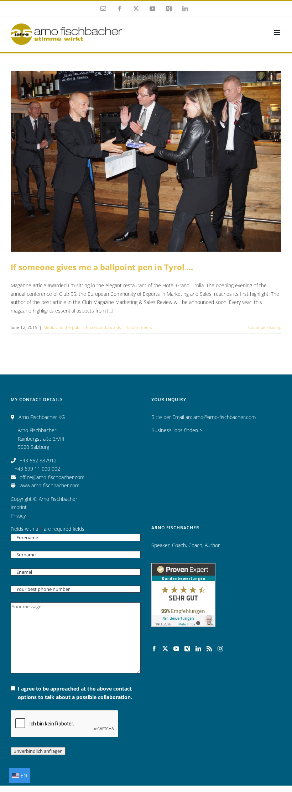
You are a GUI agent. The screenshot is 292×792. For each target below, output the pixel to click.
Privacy (18, 515)
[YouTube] (176, 648)
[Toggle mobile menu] (277, 32)
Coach (179, 545)
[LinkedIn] (198, 648)
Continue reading (264, 327)
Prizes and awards (167, 172)
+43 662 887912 (38, 460)
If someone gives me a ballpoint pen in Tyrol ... (146, 151)
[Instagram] (220, 648)
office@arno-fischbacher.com (52, 477)
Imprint (19, 507)
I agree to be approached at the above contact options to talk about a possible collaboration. (75, 693)
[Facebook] (154, 648)
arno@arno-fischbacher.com (224, 417)
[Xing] (187, 648)
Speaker (160, 545)
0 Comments (139, 327)
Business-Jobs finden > (176, 430)
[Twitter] (165, 648)
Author (212, 545)
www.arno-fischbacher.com (49, 485)
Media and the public (127, 172)
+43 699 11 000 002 (37, 468)
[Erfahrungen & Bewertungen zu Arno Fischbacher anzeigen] (183, 566)
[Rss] (209, 648)
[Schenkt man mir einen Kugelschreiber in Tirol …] (146, 161)
